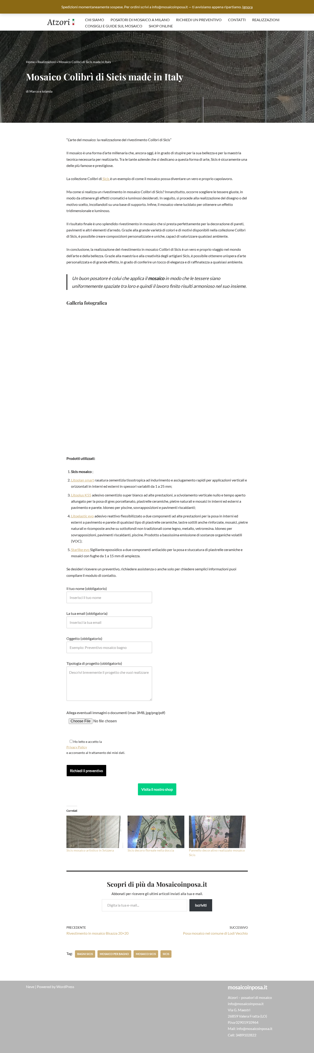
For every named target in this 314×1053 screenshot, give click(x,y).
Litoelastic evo (82, 516)
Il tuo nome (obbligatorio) (86, 588)
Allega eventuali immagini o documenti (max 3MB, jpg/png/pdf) (115, 712)
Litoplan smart (82, 480)
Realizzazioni (266, 20)
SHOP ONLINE (161, 26)
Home (30, 62)
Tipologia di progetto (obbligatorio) (94, 663)
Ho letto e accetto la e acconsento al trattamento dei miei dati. (95, 747)
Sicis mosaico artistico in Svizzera (90, 850)
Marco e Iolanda (40, 91)
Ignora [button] (247, 7)
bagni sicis (85, 954)
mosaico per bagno (114, 954)
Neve (30, 986)
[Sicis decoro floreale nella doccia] (156, 832)
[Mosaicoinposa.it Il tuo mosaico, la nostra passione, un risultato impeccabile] (60, 22)
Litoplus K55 (81, 495)
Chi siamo (94, 20)
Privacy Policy (76, 747)
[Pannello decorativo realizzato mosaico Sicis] (217, 832)
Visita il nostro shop (157, 789)
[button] (70, 381)
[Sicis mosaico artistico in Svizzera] (94, 832)
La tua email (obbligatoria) (87, 613)
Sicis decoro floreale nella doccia (151, 850)
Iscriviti (201, 905)
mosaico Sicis (146, 954)
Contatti (237, 20)
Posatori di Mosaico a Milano (140, 20)
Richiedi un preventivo (199, 20)
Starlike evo (80, 549)
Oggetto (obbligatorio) (84, 638)
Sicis (106, 178)
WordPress (65, 986)
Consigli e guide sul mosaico (113, 26)
